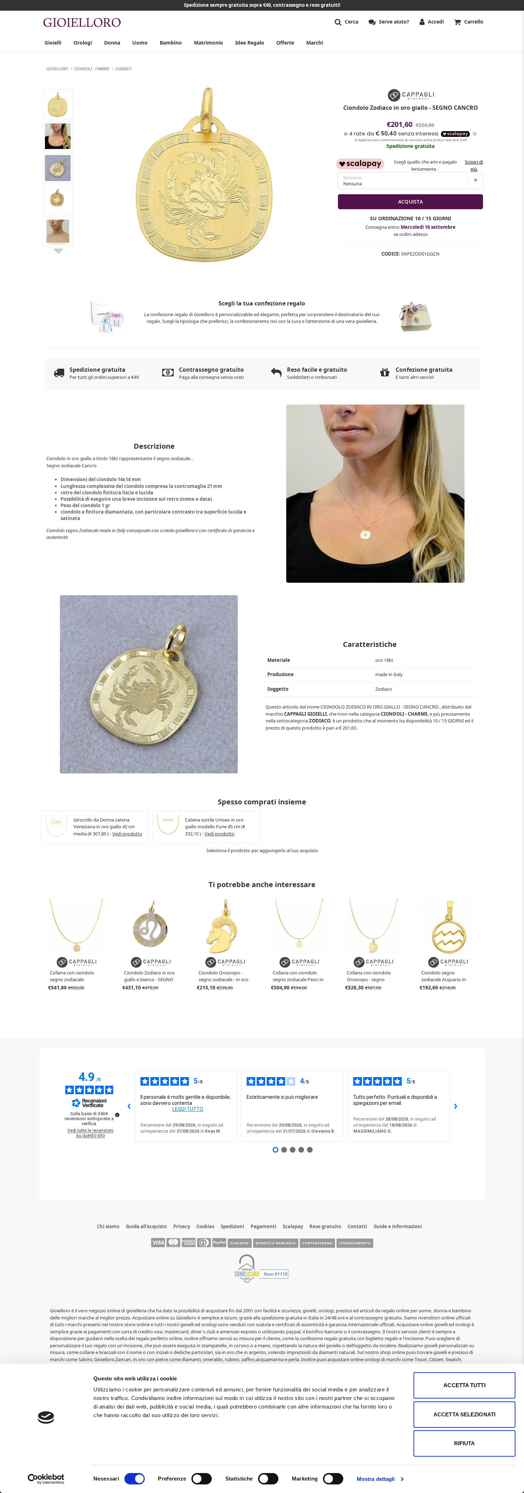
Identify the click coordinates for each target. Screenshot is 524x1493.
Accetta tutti (464, 1385)
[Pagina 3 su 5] (293, 1150)
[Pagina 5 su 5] (310, 1150)
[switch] (201, 1478)
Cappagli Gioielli (305, 714)
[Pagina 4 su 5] (301, 1150)
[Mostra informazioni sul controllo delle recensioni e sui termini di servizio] (117, 1115)
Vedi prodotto (127, 833)
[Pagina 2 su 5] (284, 1150)
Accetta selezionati (464, 1414)
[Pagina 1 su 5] (275, 1150)
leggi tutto (188, 1109)
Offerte (285, 42)
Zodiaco (319, 720)
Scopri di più (474, 165)
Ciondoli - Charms (404, 714)
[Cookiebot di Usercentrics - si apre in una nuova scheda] (46, 1479)
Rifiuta (464, 1443)
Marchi (314, 42)
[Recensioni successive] (456, 1106)
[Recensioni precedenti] (129, 1106)
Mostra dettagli (376, 1479)
